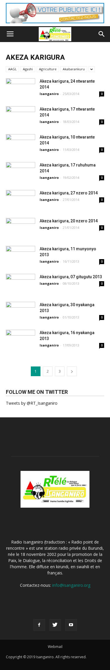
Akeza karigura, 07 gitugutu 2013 (71, 276)
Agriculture (48, 69)
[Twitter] (55, 625)
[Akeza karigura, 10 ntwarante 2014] (20, 149)
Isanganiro (49, 93)
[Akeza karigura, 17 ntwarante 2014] (20, 121)
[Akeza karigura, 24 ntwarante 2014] (20, 93)
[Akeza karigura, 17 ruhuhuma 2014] (20, 176)
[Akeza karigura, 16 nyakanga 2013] (20, 344)
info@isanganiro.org (71, 585)
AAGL (12, 69)
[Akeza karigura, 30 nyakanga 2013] (20, 316)
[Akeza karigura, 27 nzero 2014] (20, 204)
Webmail (55, 646)
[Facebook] (39, 625)
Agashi (28, 69)
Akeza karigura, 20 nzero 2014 (69, 221)
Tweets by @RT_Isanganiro (31, 403)
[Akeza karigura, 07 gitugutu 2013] (20, 288)
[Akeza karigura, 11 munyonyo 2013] (20, 260)
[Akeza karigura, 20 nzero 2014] (20, 232)
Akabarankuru (74, 69)
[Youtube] (71, 625)
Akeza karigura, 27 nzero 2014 (69, 193)
